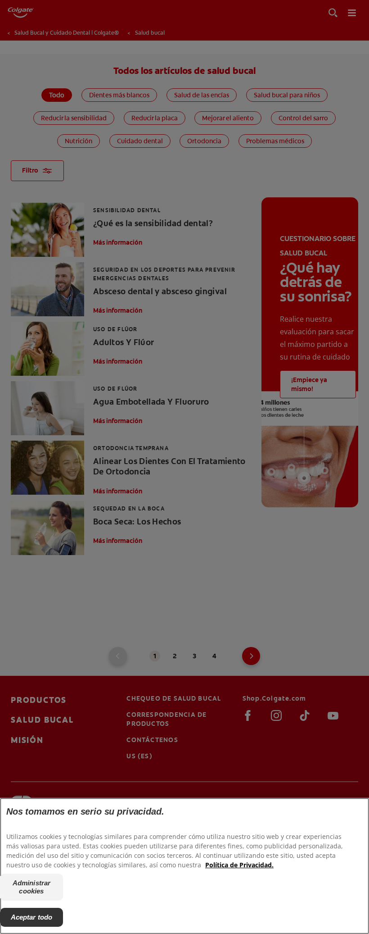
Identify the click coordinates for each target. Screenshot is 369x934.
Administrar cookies (32, 887)
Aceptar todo (32, 917)
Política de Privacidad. (239, 865)
